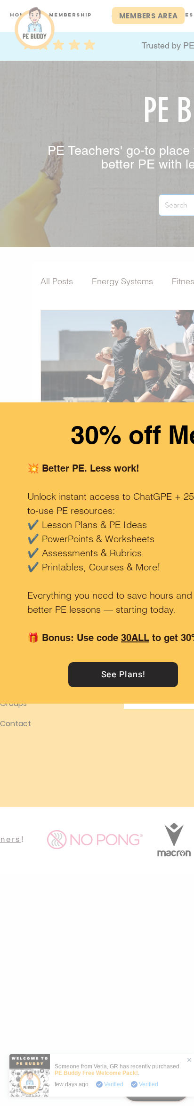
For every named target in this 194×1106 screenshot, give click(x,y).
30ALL (135, 637)
